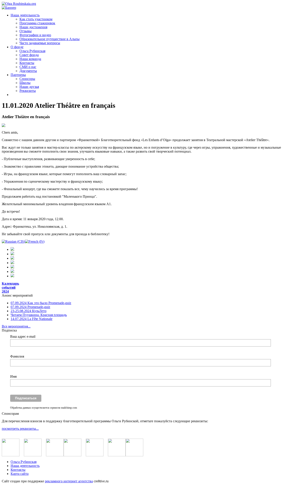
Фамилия (17, 356)
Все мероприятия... (16, 326)
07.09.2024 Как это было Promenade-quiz (41, 303)
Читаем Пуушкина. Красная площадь (39, 315)
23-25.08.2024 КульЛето (28, 311)
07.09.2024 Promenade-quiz (30, 307)
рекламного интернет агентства (69, 481)
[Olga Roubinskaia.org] (19, 4)
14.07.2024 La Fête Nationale (31, 319)
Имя (13, 376)
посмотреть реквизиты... (20, 428)
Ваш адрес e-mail (22, 336)
